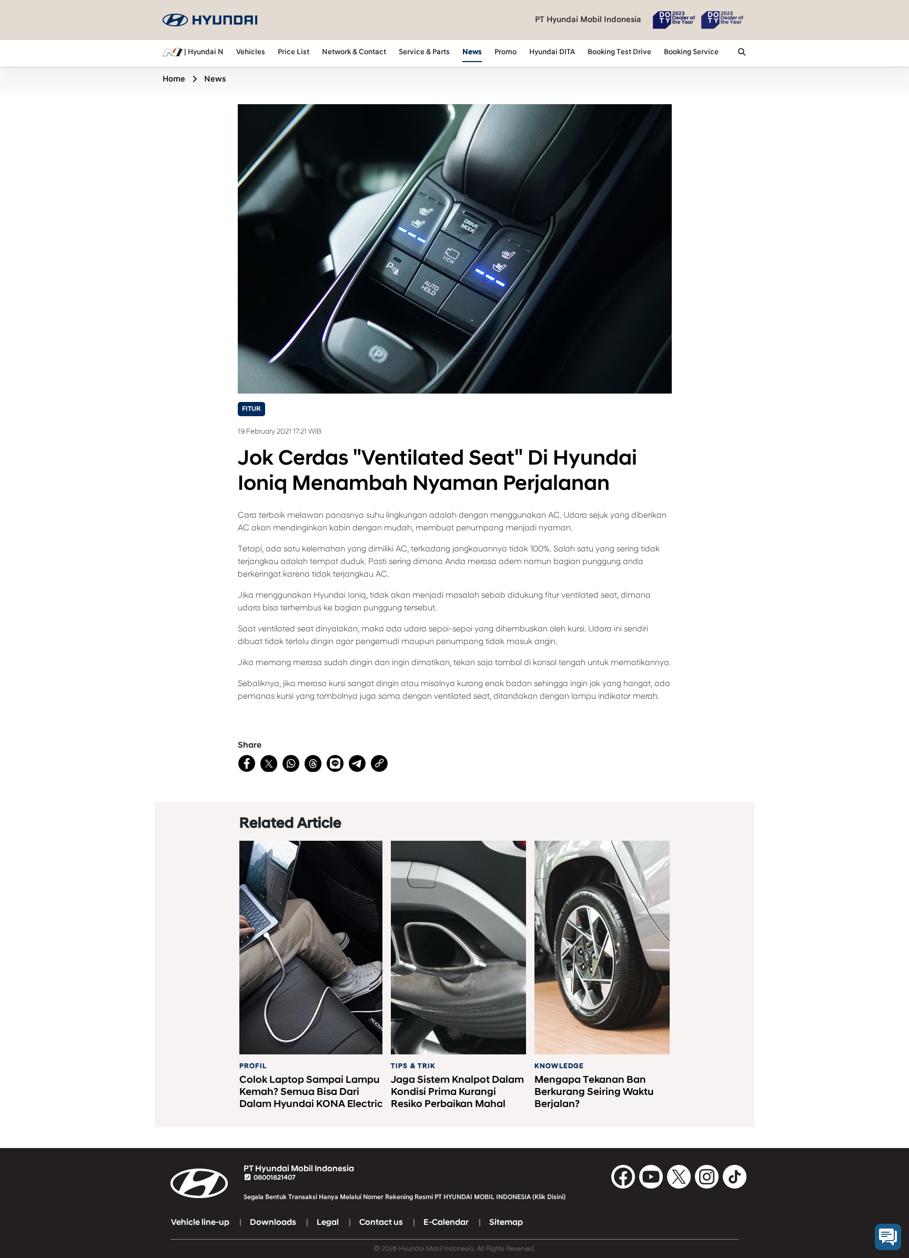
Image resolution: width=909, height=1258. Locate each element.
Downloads (273, 1222)
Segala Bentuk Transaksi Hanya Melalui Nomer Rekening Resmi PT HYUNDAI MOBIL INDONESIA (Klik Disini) (404, 1197)
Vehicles (250, 52)
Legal (328, 1222)
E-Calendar (446, 1222)
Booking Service (691, 52)
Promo (505, 52)
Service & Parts (424, 52)
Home (174, 79)
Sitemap (506, 1222)
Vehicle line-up (200, 1222)
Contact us (381, 1222)
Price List (293, 52)
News (472, 52)
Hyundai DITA (552, 52)
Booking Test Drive (619, 52)
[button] (741, 53)
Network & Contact (354, 52)
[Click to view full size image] (455, 248)
